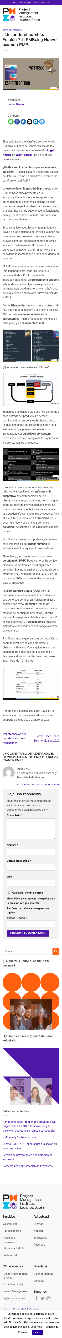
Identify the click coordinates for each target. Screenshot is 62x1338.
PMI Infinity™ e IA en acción (19, 1137)
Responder (53, 784)
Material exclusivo (22, 2)
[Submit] (56, 951)
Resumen (17, 30)
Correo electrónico (19, 861)
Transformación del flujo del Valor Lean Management (14, 738)
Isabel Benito (16, 104)
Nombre (12, 845)
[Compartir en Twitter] (23, 122)
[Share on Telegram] (42, 122)
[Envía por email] (29, 122)
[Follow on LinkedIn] (48, 1299)
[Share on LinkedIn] (36, 122)
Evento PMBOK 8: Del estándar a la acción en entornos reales (30, 1146)
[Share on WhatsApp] (11, 122)
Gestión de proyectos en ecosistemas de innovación (28, 1157)
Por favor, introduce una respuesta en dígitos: (28, 910)
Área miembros (41, 2)
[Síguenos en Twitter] (42, 1299)
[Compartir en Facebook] (17, 122)
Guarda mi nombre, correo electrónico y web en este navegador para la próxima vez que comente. (31, 898)
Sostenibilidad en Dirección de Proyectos (28, 1166)
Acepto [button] (37, 1332)
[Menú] (53, 14)
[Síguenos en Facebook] (37, 1299)
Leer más (36, 1326)
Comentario (14, 815)
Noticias (7, 30)
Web (9, 876)
